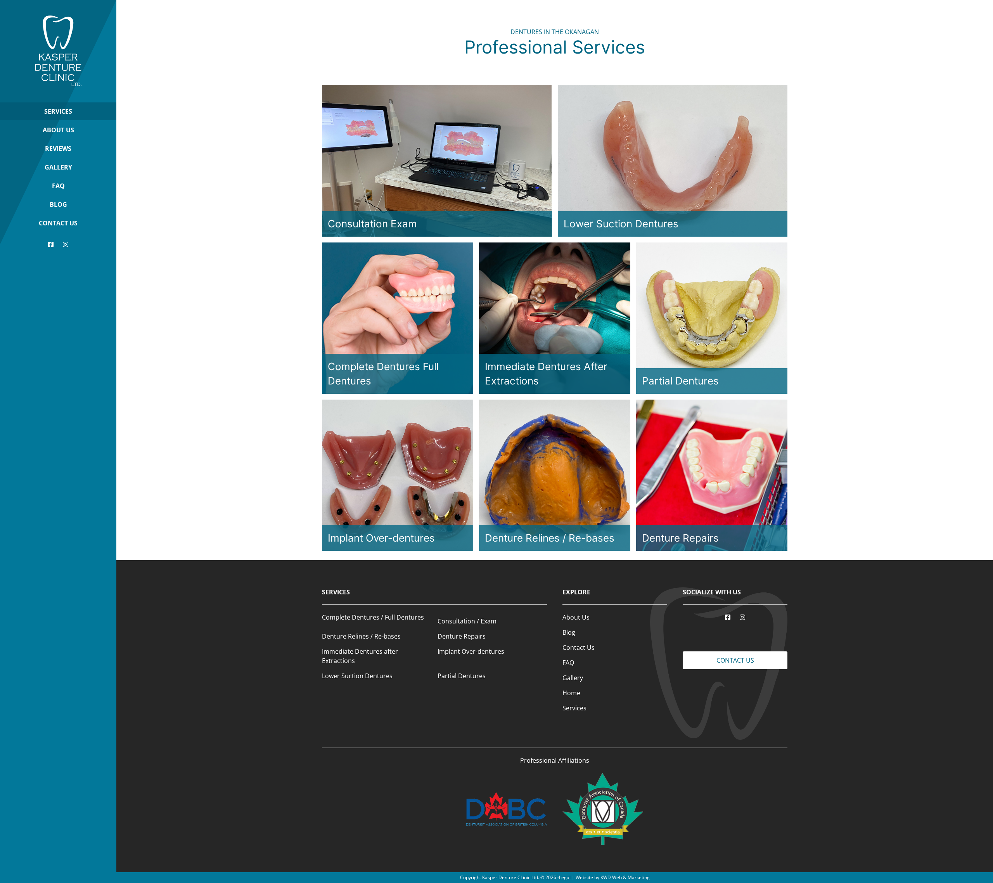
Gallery (58, 167)
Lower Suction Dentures (357, 676)
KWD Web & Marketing (625, 877)
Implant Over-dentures (471, 651)
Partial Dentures (462, 676)
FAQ (58, 186)
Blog (58, 204)
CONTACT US (735, 660)
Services (58, 111)
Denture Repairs (462, 636)
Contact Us (58, 223)
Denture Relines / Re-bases (361, 636)
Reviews (58, 148)
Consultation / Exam (467, 621)
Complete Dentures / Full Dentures (373, 617)
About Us (58, 130)
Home (571, 693)
